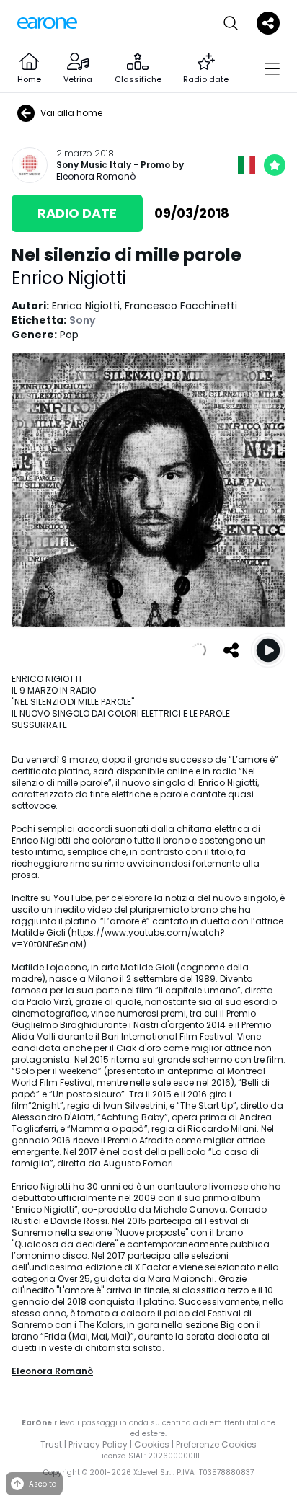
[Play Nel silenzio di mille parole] (268, 650)
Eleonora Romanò (96, 176)
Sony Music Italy (93, 165)
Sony (82, 320)
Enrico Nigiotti (69, 278)
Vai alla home (71, 113)
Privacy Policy (98, 1444)
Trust (51, 1444)
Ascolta (43, 1484)
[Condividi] (230, 650)
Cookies (151, 1444)
